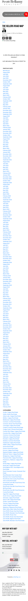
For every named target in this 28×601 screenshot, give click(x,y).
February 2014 (7, 321)
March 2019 (6, 209)
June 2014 (6, 313)
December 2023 (7, 110)
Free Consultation (7, 548)
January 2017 (6, 254)
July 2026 (5, 74)
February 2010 (7, 406)
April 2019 (5, 207)
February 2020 (7, 196)
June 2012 (6, 357)
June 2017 (6, 247)
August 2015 (6, 287)
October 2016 (6, 260)
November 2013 (7, 327)
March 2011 (6, 382)
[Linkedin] (17, 570)
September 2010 (7, 393)
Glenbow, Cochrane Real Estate (11, 440)
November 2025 (7, 80)
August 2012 (6, 353)
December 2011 (7, 367)
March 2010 (6, 405)
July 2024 (5, 103)
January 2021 (6, 175)
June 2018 (6, 224)
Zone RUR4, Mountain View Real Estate (13, 513)
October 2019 (6, 197)
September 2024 (7, 101)
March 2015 (6, 296)
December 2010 (7, 387)
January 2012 (6, 365)
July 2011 (5, 374)
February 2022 (7, 150)
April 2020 (5, 192)
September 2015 (7, 285)
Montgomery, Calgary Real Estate (12, 456)
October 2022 (6, 135)
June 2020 (6, 188)
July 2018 (5, 222)
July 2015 (5, 289)
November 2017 (7, 237)
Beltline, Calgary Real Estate (10, 418)
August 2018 (6, 220)
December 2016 (7, 256)
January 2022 (6, 152)
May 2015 (5, 292)
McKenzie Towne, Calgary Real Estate (13, 454)
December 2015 (7, 279)
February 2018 (7, 232)
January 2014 (6, 323)
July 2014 (5, 311)
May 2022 (5, 144)
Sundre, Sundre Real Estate (10, 501)
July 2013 (5, 334)
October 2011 (6, 370)
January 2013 (6, 346)
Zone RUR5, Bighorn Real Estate (12, 518)
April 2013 (5, 340)
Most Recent (6, 70)
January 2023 (6, 129)
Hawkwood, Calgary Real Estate (11, 442)
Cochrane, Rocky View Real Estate (12, 423)
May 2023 (5, 122)
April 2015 (5, 294)
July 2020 (5, 186)
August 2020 (6, 184)
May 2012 (5, 359)
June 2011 (6, 376)
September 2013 (7, 330)
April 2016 (5, 272)
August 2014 (6, 310)
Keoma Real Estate (8, 446)
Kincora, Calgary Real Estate (10, 450)
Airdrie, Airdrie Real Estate (10, 414)
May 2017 (5, 249)
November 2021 (7, 156)
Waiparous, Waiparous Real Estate (12, 507)
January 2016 (6, 277)
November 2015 (7, 281)
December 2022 (7, 131)
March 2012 (6, 361)
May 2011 (5, 378)
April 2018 (5, 228)
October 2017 (6, 239)
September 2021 (7, 159)
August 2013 (6, 332)
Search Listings (6, 536)
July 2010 (5, 397)
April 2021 (5, 169)
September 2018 (7, 218)
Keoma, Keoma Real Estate (10, 448)
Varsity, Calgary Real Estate (10, 505)
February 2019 (7, 211)
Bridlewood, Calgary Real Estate (11, 420)
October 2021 (6, 158)
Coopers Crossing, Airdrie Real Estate (13, 427)
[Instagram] (14, 570)
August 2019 (6, 201)
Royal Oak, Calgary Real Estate (11, 465)
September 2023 (7, 114)
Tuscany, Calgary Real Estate (11, 503)
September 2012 (7, 351)
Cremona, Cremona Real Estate (11, 435)
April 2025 (5, 93)
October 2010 (6, 391)
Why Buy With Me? (7, 532)
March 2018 (6, 230)
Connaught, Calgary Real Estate (11, 425)
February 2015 (7, 298)
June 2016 (6, 268)
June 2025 (6, 89)
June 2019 (6, 205)
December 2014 (7, 302)
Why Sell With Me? (7, 544)
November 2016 (7, 258)
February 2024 (7, 106)
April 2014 (5, 317)
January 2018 (6, 234)
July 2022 (5, 141)
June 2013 (6, 336)
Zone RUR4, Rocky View (9, 515)
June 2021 (6, 165)
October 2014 (6, 306)
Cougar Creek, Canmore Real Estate (12, 429)
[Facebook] (9, 570)
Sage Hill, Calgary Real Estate (11, 494)
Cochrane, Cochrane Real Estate (12, 421)
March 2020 (6, 194)
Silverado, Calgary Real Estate (11, 497)
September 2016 (7, 262)
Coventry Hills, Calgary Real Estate (12, 433)
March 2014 (6, 319)
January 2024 (6, 108)
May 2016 (5, 270)
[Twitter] (11, 570)
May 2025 (5, 91)
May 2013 (5, 338)
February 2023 (7, 127)
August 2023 (6, 116)
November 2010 (7, 389)
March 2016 (6, 273)
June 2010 (6, 399)
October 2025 (6, 82)
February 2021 (7, 173)
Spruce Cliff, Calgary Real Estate (11, 499)
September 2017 (7, 241)
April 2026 (5, 78)
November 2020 (7, 178)
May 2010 (5, 401)
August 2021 (6, 161)
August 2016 (6, 264)
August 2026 (6, 72)
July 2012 (5, 355)
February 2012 (7, 363)
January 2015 (6, 300)
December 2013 (7, 325)
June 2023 (6, 120)
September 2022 (7, 137)
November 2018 (7, 215)
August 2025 (6, 85)
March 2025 (6, 95)
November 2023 (7, 112)
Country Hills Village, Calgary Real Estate (14, 431)
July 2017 (5, 245)
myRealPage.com (17, 577)
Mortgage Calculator (7, 534)
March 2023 (6, 125)
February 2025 (7, 97)
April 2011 (5, 380)
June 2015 (6, 291)
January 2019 (6, 213)
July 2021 (5, 163)
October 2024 (6, 99)
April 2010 (5, 403)
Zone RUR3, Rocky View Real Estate (13, 511)
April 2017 (5, 251)
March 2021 (6, 171)
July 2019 (5, 203)
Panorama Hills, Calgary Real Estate (12, 458)
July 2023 (5, 118)
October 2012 (6, 349)
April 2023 (5, 123)
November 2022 (7, 133)
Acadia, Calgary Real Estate (10, 412)
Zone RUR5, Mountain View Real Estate (13, 520)
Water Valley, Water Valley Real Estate (13, 509)
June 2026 (6, 76)
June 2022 (6, 142)
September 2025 (7, 84)
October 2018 (6, 216)
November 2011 (7, 368)
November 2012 (7, 348)
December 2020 (7, 177)
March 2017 (6, 253)
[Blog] (19, 570)
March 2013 (6, 342)
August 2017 (6, 243)
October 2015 (6, 283)
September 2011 (7, 372)
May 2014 (5, 315)
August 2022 (6, 139)
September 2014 (7, 308)
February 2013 (7, 344)
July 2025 (5, 87)
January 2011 (6, 386)
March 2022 (6, 148)
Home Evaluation (6, 546)
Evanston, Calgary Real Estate (11, 439)
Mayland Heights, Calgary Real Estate (13, 452)
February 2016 (7, 275)
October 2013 (6, 329)
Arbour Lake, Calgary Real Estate (12, 416)
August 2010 (6, 395)
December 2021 (7, 154)
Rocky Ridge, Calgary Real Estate (12, 463)
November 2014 (7, 304)
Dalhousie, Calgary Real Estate (11, 437)
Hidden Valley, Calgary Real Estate (12, 444)
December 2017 (7, 235)
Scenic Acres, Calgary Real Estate (12, 496)
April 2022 (5, 146)
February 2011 (7, 384)
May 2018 (5, 226)
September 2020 (7, 182)
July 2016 (5, 266)
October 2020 (6, 180)
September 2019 (7, 199)
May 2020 (5, 190)
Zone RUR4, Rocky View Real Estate (13, 516)
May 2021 (5, 167)
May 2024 (5, 104)
